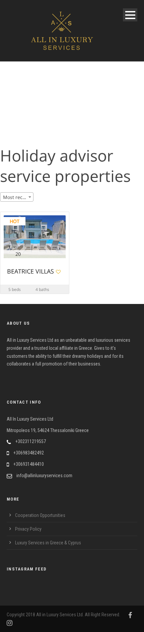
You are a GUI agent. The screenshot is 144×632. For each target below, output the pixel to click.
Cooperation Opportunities (40, 515)
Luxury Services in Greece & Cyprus (48, 542)
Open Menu (130, 14)
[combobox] (16, 197)
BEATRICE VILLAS (30, 271)
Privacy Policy (28, 529)
